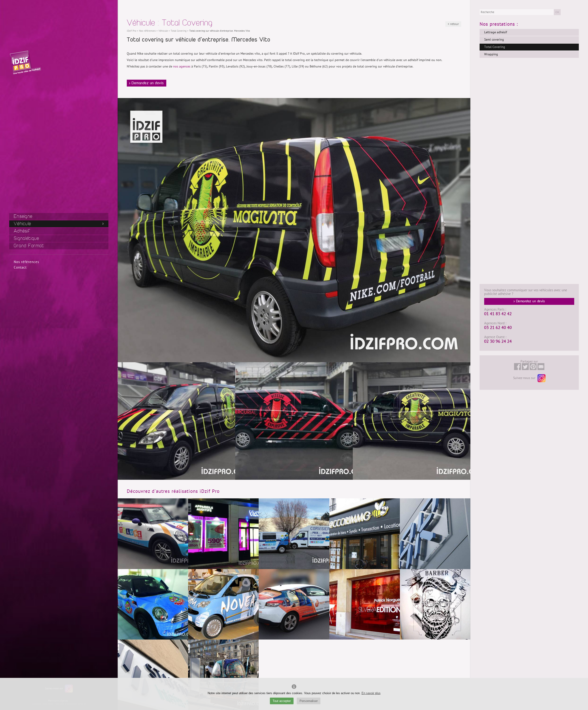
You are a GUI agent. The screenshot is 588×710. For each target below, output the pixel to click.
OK (557, 12)
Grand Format (29, 246)
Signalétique (26, 238)
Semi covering (494, 40)
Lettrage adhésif (495, 32)
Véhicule (22, 224)
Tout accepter (282, 701)
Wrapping (491, 54)
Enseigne (23, 216)
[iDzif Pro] (25, 62)
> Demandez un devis (146, 83)
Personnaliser (309, 701)
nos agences (181, 66)
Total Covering (494, 47)
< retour (453, 24)
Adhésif (22, 231)
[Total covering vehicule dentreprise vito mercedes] (294, 421)
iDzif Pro (131, 30)
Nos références (26, 262)
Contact (20, 267)
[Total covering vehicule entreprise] (411, 421)
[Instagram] (541, 378)
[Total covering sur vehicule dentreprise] (176, 421)
